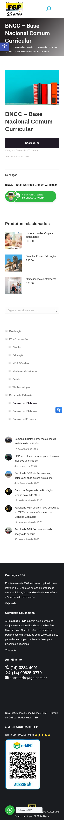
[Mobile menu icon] (58, 9)
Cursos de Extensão (21, 395)
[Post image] (8, 440)
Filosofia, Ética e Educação (41, 256)
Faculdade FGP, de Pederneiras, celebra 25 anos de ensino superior (34, 475)
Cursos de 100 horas (26, 150)
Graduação (15, 331)
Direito (16, 347)
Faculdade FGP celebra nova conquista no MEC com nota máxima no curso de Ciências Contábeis (37, 512)
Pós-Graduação (18, 339)
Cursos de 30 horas (24, 419)
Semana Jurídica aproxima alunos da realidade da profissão (35, 441)
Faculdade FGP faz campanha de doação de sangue (33, 531)
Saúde (16, 379)
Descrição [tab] (11, 175)
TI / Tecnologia (21, 387)
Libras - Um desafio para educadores (39, 235)
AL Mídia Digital (41, 816)
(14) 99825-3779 (27, 672)
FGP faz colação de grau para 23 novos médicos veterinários (37, 458)
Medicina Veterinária (24, 371)
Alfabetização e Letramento (41, 278)
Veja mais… (12, 603)
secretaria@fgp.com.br (28, 678)
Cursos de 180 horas (24, 411)
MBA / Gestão (20, 363)
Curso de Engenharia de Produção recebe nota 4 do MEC (34, 492)
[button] (4, 47)
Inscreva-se (32, 143)
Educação (18, 355)
